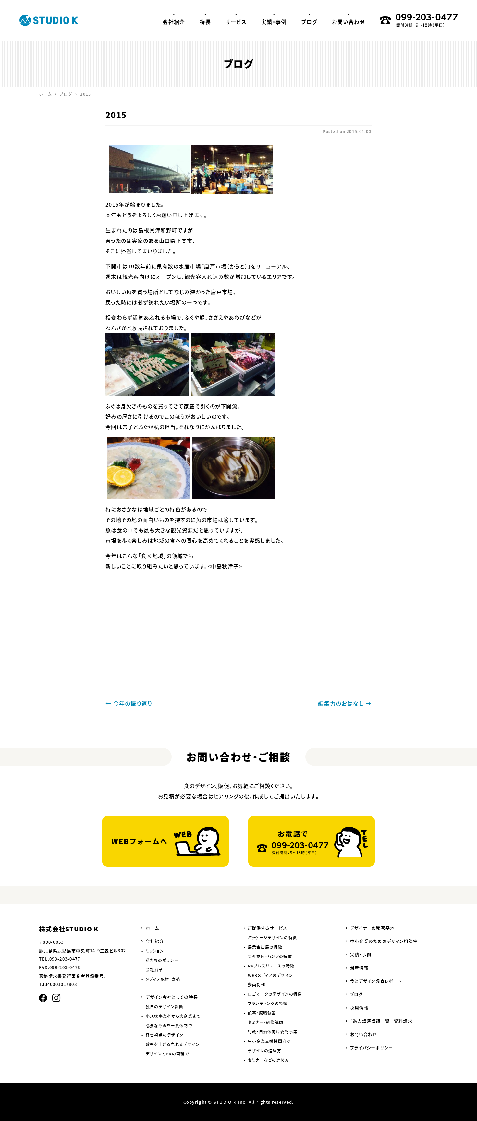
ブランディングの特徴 (268, 1003)
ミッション (155, 951)
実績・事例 (274, 22)
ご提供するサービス (267, 928)
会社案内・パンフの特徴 (270, 956)
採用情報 (359, 1007)
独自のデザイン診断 (165, 1007)
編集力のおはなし (345, 703)
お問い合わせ (348, 22)
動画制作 (256, 985)
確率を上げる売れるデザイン (173, 1044)
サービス (236, 22)
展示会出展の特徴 (265, 947)
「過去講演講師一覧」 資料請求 (381, 1021)
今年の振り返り (129, 703)
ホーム (152, 928)
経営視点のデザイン (165, 1035)
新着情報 (359, 968)
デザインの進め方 (264, 1050)
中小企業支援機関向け (269, 1041)
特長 (205, 22)
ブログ (309, 22)
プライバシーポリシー (371, 1047)
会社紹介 (174, 22)
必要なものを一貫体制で (169, 1026)
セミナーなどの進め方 (268, 1060)
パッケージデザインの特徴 (272, 938)
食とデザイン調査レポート (376, 981)
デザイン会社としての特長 (172, 997)
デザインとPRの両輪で (167, 1054)
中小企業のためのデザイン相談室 (384, 941)
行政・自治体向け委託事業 (273, 1032)
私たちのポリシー (162, 960)
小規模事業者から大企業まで (173, 1016)
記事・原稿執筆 (262, 1013)
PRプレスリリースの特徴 (271, 966)
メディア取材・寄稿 (163, 979)
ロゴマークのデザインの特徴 (275, 994)
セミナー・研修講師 (266, 1022)
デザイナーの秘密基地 (372, 928)
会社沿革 (154, 970)
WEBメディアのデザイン (270, 975)
